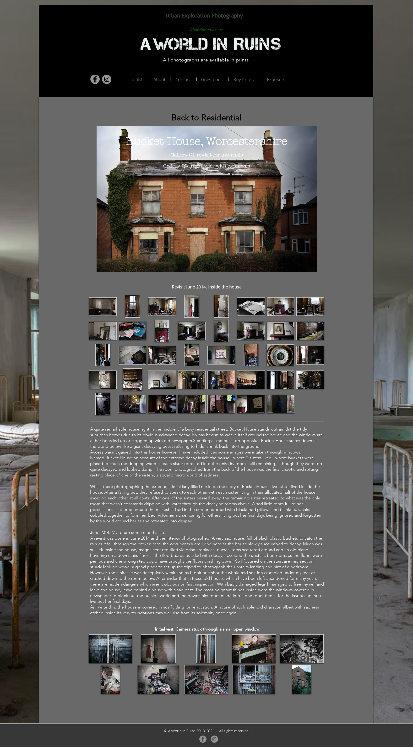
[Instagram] (106, 79)
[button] (103, 306)
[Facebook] (95, 79)
